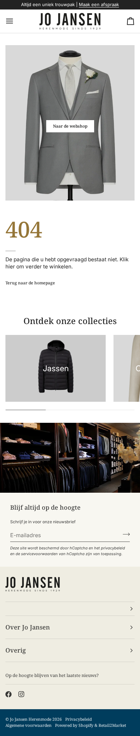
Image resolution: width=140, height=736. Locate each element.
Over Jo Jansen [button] (27, 627)
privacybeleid (113, 548)
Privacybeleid (78, 719)
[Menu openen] (15, 21)
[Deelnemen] (124, 534)
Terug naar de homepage (30, 283)
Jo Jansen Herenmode (30, 719)
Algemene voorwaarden (28, 725)
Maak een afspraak (99, 4)
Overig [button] (15, 650)
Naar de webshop (70, 126)
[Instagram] (21, 694)
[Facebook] (8, 694)
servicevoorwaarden (39, 553)
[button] (70, 609)
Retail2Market (112, 725)
